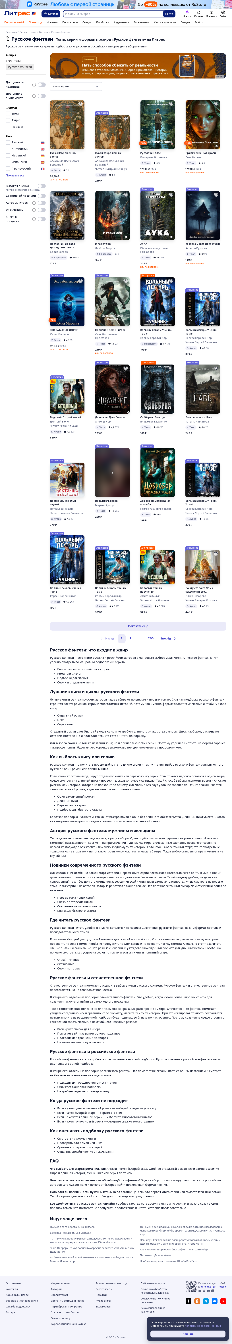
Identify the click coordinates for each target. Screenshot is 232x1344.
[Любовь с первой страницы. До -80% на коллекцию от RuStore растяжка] (116, 4)
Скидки (87, 22)
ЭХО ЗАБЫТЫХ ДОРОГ (64, 330)
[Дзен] (188, 1301)
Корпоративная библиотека (68, 1324)
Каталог (53, 13)
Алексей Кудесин (196, 248)
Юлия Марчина (59, 334)
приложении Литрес (213, 1287)
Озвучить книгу (61, 1318)
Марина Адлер (104, 505)
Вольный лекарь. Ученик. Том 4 (201, 502)
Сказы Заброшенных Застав (63, 154)
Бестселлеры (104, 1289)
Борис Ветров (59, 251)
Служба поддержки (18, 1306)
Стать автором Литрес (65, 1312)
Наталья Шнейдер (61, 508)
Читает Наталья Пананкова (67, 513)
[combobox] (113, 14)
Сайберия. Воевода (152, 417)
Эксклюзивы (141, 22)
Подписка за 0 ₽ (14, 22)
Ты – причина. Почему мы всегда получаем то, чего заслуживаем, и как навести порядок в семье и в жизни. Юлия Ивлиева (91, 1240)
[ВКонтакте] (215, 1301)
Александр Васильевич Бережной (64, 162)
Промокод (35, 22)
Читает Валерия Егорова (201, 600)
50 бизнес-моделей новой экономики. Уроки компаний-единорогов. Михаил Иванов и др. (92, 1259)
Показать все (15, 175)
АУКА (143, 244)
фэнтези (14, 61)
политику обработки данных (203, 1325)
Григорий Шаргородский (156, 508)
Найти (169, 13)
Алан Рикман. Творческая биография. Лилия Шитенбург (174, 1249)
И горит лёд (103, 244)
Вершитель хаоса (106, 500)
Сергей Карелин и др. (153, 338)
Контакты (12, 1289)
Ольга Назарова (195, 596)
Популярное (70, 22)
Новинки (52, 22)
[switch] (42, 85)
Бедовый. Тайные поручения (151, 589)
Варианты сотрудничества (67, 1300)
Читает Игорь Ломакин (64, 426)
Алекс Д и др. (103, 421)
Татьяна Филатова (197, 421)
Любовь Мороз (105, 248)
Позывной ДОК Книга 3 (110, 330)
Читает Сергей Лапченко (201, 342)
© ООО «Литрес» (116, 1337)
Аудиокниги (121, 22)
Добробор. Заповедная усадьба (155, 502)
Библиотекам (59, 1295)
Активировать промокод (111, 1283)
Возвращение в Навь (198, 417)
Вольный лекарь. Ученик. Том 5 (201, 331)
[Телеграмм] (206, 1301)
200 (151, 638)
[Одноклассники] (197, 1301)
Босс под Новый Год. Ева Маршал (70, 1232)
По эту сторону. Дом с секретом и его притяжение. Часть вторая (202, 589)
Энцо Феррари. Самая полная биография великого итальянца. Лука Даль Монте (92, 1249)
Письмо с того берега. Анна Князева (72, 1227)
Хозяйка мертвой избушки (202, 244)
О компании (13, 1283)
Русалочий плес (150, 153)
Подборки (102, 22)
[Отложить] (80, 104)
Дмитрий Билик (59, 421)
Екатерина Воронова (153, 157)
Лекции (185, 22)
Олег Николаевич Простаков (106, 336)
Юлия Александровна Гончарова (154, 250)
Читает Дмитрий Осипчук (111, 169)
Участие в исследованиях (22, 1300)
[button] (169, 638)
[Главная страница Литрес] (20, 14)
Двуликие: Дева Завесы (110, 417)
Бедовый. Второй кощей (65, 417)
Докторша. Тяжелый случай (63, 502)
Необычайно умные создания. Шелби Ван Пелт (168, 1261)
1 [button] (121, 638)
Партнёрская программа (66, 1306)
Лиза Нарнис (193, 157)
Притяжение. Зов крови (200, 153)
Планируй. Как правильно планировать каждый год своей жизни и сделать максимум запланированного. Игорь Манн (180, 1241)
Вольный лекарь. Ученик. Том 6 (156, 331)
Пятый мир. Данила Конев (155, 1255)
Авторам (56, 1289)
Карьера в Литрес (17, 1295)
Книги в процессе (165, 22)
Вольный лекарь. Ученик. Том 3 (111, 589)
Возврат (11, 1312)
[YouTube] (223, 1301)
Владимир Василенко (153, 421)
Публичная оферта (153, 1283)
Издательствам (60, 1283)
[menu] (76, 86)
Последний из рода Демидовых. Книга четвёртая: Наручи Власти (67, 245)
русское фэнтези (20, 67)
